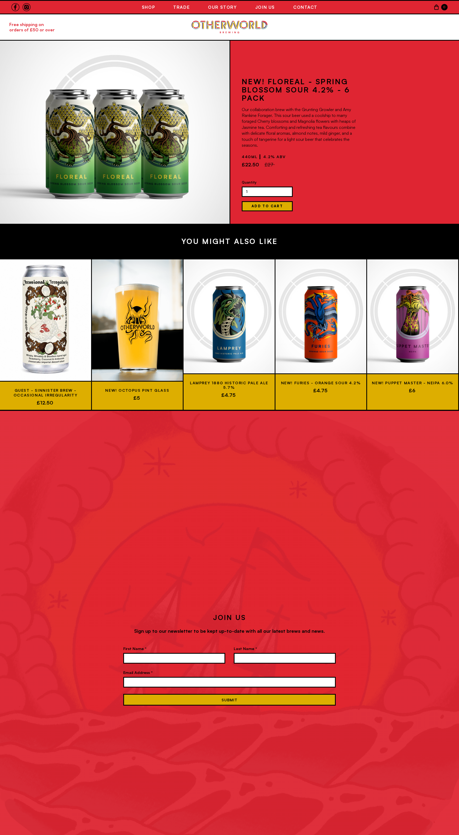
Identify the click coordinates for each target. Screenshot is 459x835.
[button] (440, 7)
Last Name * (245, 648)
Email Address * (138, 672)
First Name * (135, 648)
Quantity (249, 182)
